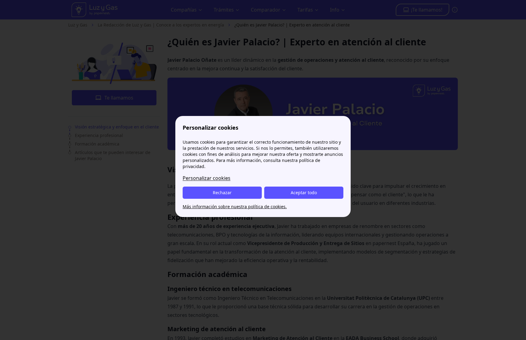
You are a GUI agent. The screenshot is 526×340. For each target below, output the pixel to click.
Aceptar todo (304, 192)
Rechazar (222, 192)
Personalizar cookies (206, 178)
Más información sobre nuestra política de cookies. (235, 206)
